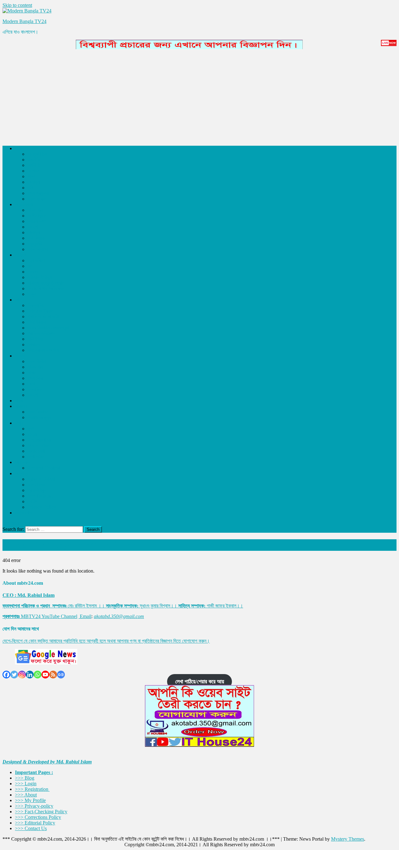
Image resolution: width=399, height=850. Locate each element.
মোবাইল (33, 344)
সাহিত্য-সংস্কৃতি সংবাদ (45, 283)
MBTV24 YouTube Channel (49, 616)
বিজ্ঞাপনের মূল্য (39, 417)
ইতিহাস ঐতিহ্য (39, 277)
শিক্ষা (31, 176)
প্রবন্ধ (32, 271)
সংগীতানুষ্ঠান (36, 215)
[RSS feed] (53, 674)
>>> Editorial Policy (35, 822)
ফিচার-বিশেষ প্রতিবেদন (45, 288)
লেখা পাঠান (35, 456)
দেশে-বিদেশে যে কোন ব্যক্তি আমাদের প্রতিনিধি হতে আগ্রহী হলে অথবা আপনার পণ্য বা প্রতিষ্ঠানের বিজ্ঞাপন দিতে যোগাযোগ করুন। (106, 641)
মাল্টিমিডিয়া (35, 339)
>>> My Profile (30, 800)
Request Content (43, 467)
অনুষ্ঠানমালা (24, 204)
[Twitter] (14, 674)
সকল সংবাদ (36, 198)
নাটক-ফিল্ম (35, 210)
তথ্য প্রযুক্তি (38, 193)
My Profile (38, 445)
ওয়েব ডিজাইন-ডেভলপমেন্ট (48, 327)
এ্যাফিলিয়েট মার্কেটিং (43, 316)
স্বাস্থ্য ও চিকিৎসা (41, 479)
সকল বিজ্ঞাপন (37, 411)
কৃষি (30, 187)
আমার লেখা (36, 451)
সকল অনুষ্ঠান (37, 249)
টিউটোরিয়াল (36, 322)
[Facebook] (6, 674)
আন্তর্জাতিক (37, 154)
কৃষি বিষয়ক (36, 238)
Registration (39, 439)
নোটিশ (32, 501)
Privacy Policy (41, 507)
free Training (40, 495)
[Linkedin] (30, 674)
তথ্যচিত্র (35, 378)
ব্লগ (30, 428)
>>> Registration (32, 789)
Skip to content (17, 5)
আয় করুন (22, 462)
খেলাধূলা (33, 182)
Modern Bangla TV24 (24, 21)
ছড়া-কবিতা (36, 260)
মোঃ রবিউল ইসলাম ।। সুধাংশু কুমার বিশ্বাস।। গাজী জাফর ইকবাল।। (122, 605)
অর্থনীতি (33, 165)
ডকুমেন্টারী (34, 243)
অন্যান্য (21, 473)
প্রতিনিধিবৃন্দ (36, 490)
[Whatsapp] (37, 674)
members (36, 484)
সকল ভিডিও (37, 361)
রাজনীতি (33, 159)
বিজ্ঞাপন (21, 406)
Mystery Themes (347, 839)
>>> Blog (24, 778)
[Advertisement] (189, 96)
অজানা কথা (36, 221)
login (32, 434)
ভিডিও (20, 355)
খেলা (31, 383)
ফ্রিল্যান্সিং (35, 305)
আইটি (19, 299)
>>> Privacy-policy (34, 806)
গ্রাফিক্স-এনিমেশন (41, 333)
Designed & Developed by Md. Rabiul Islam (47, 761)
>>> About (26, 794)
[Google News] (61, 674)
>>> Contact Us (31, 828)
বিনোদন (33, 170)
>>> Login (25, 783)
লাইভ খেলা (23, 512)
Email (85, 616)
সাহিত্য (20, 254)
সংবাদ (19, 148)
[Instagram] (22, 674)
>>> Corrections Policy (38, 817)
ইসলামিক (34, 389)
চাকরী (19, 400)
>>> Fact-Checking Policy (41, 811)
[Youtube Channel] (45, 674)
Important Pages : (34, 772)
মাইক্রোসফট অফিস (43, 350)
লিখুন (19, 423)
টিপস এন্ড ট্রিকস (40, 311)
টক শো (32, 226)
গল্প (29, 266)
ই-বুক (31, 294)
